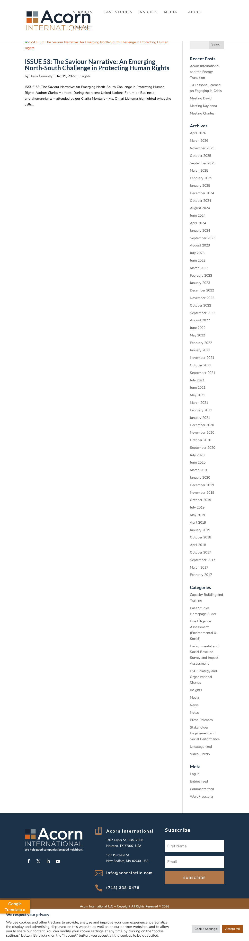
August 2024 (200, 208)
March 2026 (199, 140)
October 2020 (200, 440)
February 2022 (201, 343)
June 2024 (197, 215)
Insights (148, 12)
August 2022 (200, 320)
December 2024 (202, 193)
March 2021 (199, 402)
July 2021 (197, 380)
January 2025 (200, 185)
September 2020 (202, 447)
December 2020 (202, 425)
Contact (82, 27)
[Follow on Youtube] (58, 861)
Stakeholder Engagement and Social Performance (205, 733)
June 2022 (197, 327)
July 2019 (197, 507)
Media (170, 12)
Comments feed (202, 789)
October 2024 (200, 200)
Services (83, 12)
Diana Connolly (41, 76)
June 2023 (197, 260)
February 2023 (201, 275)
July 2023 (197, 253)
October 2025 (200, 155)
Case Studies (118, 12)
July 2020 (197, 455)
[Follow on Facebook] (29, 861)
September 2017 (202, 560)
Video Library (200, 754)
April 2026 (198, 133)
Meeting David (201, 98)
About (195, 12)
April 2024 (198, 223)
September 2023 (202, 238)
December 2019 (202, 485)
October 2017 (200, 552)
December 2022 (202, 290)
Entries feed (199, 781)
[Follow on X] (38, 861)
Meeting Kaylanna (203, 106)
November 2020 (202, 432)
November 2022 (202, 298)
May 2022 (197, 335)
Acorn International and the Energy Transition (204, 72)
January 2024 (200, 230)
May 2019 (197, 515)
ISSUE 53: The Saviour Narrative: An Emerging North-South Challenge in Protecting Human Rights (97, 65)
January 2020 (200, 477)
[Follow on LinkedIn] (48, 861)
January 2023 (200, 283)
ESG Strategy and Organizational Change (203, 677)
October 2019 (200, 500)
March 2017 (199, 567)
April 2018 (198, 545)
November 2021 (202, 357)
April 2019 (198, 522)
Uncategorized (201, 746)
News (194, 705)
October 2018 (200, 537)
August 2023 (200, 245)
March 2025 (199, 170)
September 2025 (202, 163)
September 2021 (202, 372)
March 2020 (199, 470)
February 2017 (201, 574)
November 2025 (202, 148)
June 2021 (197, 387)
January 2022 (200, 350)
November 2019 (202, 492)
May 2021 (197, 395)
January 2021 (200, 417)
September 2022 (202, 313)
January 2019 (200, 530)
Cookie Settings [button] (206, 929)
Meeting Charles (202, 113)
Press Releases (201, 720)
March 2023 (199, 268)
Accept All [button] (232, 929)
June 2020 (197, 462)
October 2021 (200, 365)
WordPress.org (201, 796)
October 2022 (200, 305)
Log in (194, 774)
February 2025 (201, 178)
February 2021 (201, 410)
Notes (194, 712)
